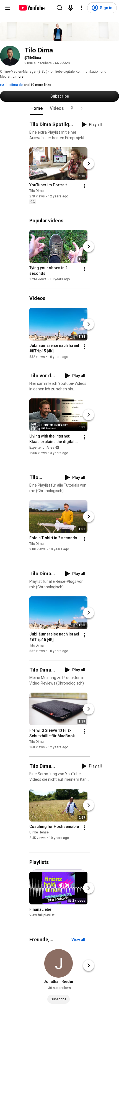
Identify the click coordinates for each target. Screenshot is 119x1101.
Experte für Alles (41, 447)
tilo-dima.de (13, 85)
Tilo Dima (36, 191)
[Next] (88, 163)
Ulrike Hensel (39, 832)
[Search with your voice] (70, 7)
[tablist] (59, 108)
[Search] (59, 7)
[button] (81, 108)
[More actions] (84, 186)
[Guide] (7, 7)
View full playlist (42, 915)
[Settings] (81, 7)
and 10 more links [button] (37, 85)
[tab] (36, 108)
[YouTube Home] (31, 8)
